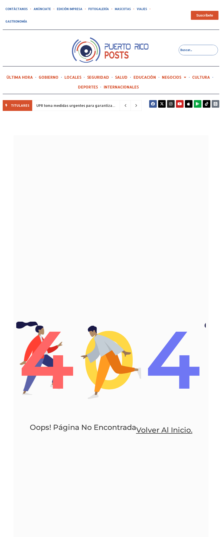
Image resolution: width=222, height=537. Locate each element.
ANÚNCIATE (42, 9)
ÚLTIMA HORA (19, 77)
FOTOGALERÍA (98, 9)
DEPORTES (88, 87)
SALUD (121, 77)
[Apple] (188, 104)
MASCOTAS (123, 9)
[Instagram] (171, 104)
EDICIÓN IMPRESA (69, 9)
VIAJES (142, 9)
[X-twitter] (162, 104)
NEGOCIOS (171, 77)
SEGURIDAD (98, 77)
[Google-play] (197, 104)
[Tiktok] (206, 104)
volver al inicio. (164, 430)
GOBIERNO (48, 77)
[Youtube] (180, 104)
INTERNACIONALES (121, 87)
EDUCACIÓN (144, 77)
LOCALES (72, 77)
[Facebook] (153, 104)
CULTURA (201, 77)
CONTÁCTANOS (16, 9)
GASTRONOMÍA (16, 21)
